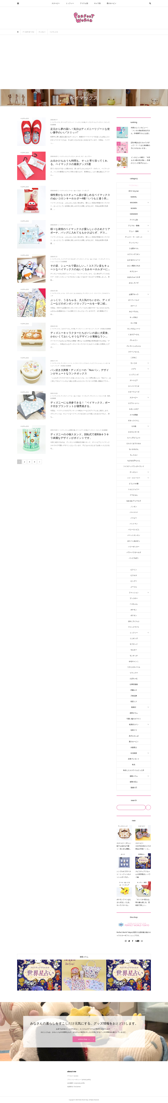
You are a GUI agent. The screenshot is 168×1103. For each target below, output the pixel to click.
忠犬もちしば (134, 736)
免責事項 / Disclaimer (74, 1087)
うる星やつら (134, 248)
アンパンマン (134, 243)
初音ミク (134, 701)
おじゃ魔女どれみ (133, 266)
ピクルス (134, 575)
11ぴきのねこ (134, 185)
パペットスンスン (133, 535)
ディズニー (134, 472)
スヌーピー (56, 3)
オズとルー (134, 271)
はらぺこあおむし (133, 541)
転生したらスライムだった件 (133, 770)
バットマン (134, 524)
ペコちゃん (134, 604)
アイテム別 (84, 3)
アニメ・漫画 (134, 231)
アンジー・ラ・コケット (134, 237)
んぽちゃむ (134, 678)
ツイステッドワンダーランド (133, 466)
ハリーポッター (133, 547)
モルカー (134, 650)
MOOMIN (133, 202)
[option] (39, 975)
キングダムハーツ (133, 329)
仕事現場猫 (134, 684)
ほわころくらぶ (133, 621)
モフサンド (134, 644)
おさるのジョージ (133, 260)
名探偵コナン (134, 724)
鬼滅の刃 (134, 787)
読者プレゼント (133, 759)
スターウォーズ (133, 392)
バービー (134, 518)
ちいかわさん (134, 449)
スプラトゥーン (133, 403)
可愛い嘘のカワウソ (134, 719)
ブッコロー (134, 598)
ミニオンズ (134, 638)
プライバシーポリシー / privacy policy (79, 1079)
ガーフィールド (133, 300)
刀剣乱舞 (134, 696)
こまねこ (134, 357)
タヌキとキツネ (133, 432)
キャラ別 (97, 3)
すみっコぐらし (133, 420)
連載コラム (134, 776)
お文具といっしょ (133, 288)
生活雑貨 (134, 753)
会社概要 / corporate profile (76, 1083)
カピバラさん (134, 311)
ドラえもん (134, 495)
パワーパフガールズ (134, 552)
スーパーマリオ (133, 386)
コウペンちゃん (133, 352)
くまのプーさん (133, 334)
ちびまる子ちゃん (133, 460)
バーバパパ (134, 512)
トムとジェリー (133, 489)
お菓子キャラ (134, 294)
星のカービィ (111, 3)
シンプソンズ (134, 374)
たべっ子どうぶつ (133, 438)
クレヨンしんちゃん (134, 346)
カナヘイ (134, 306)
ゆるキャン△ (134, 661)
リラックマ (134, 673)
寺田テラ (134, 730)
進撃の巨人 (134, 782)
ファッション (134, 592)
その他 (133, 426)
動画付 (133, 707)
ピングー (134, 581)
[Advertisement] (84, 62)
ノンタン (134, 506)
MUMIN (134, 208)
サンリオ (134, 363)
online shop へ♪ (84, 1039)
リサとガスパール (133, 667)
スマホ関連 (134, 415)
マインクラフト (133, 627)
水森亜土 (134, 747)
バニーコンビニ (133, 529)
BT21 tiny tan (134, 191)
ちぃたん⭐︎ (133, 455)
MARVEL (134, 197)
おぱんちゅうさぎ (133, 277)
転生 (133, 764)
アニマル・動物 (133, 225)
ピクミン (134, 569)
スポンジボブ (134, 409)
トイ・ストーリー (133, 478)
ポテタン (134, 615)
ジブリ (133, 369)
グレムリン (134, 340)
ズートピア (134, 380)
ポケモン (134, 610)
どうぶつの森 (134, 483)
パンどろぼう (134, 558)
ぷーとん (134, 587)
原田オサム (134, 713)
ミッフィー (70, 3)
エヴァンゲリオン (133, 254)
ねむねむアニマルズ (134, 501)
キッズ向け (134, 317)
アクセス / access (72, 1076)
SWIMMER (134, 214)
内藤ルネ (134, 690)
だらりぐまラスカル (134, 443)
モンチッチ (134, 656)
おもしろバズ (134, 283)
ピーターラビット (133, 564)
